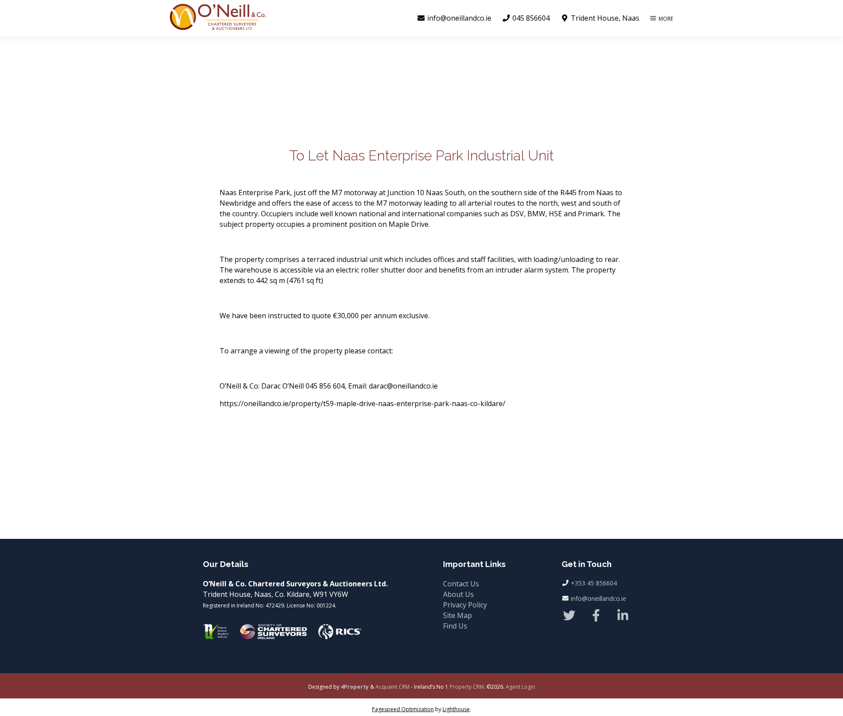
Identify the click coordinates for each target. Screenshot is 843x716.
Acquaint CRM (392, 687)
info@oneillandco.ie (598, 598)
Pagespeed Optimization (403, 709)
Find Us (455, 626)
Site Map (457, 615)
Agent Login (520, 687)
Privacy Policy (465, 605)
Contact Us (461, 584)
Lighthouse (456, 709)
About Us (458, 594)
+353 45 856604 (594, 583)
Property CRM (467, 687)
